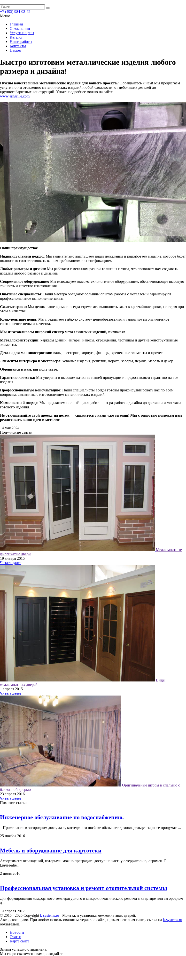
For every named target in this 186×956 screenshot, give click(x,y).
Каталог (16, 37)
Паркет (16, 50)
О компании (20, 28)
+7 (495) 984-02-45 (15, 11)
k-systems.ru (49, 915)
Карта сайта (19, 941)
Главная (16, 24)
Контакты (18, 46)
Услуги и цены (22, 33)
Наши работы (21, 42)
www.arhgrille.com (15, 96)
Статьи (15, 937)
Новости (17, 932)
